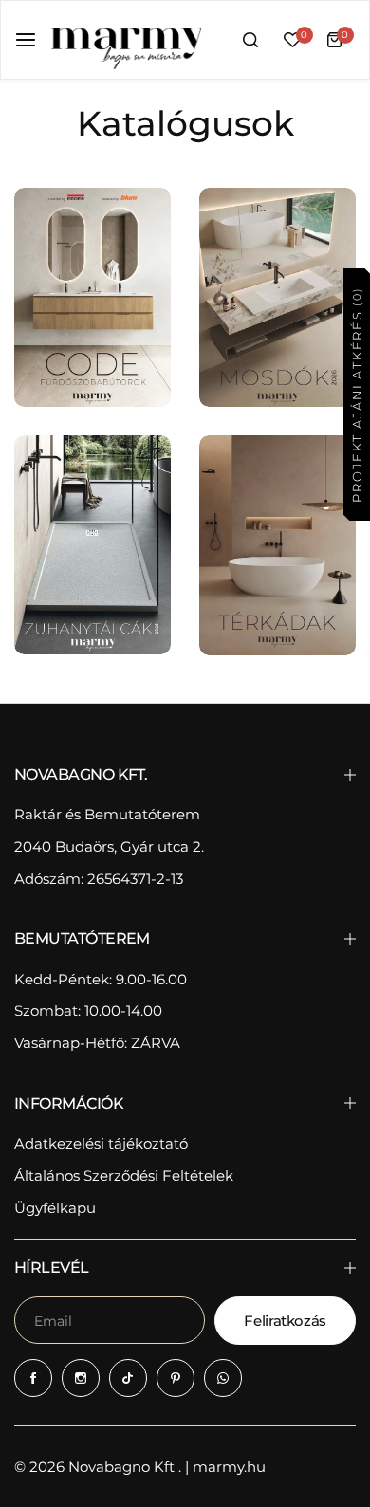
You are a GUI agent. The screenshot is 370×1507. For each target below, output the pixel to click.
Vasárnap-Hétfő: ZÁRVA (97, 1043)
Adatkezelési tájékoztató (101, 1143)
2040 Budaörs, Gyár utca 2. (109, 846)
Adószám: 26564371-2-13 (98, 879)
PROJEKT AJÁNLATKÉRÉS (355, 394)
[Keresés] (250, 40)
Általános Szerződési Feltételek (123, 1176)
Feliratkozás (285, 1321)
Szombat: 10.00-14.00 (88, 1011)
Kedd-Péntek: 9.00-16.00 (100, 979)
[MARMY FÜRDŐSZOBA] (125, 39)
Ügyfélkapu (55, 1208)
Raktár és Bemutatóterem (107, 814)
